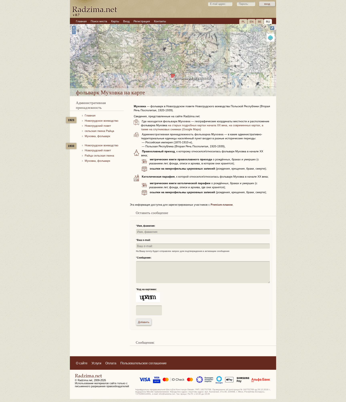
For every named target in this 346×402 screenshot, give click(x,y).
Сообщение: (144, 257)
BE (260, 21)
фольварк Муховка (191, 78)
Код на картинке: (147, 289)
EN (251, 21)
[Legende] (270, 37)
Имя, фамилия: (146, 225)
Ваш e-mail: (144, 240)
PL (243, 21)
